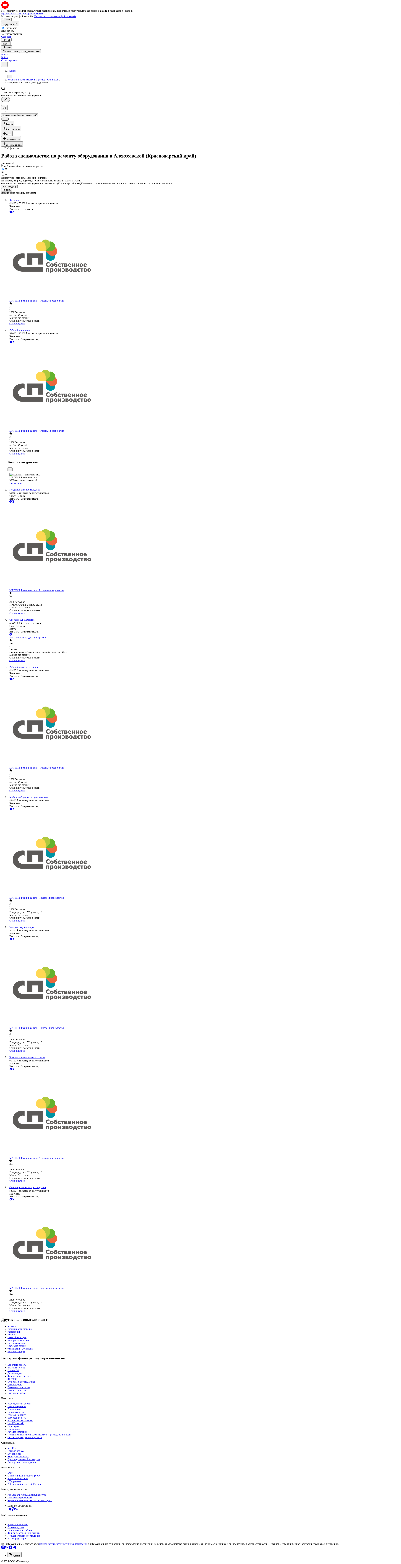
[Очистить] (5, 99)
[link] (6, 47)
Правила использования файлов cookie (55, 16)
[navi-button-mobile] (4, 64)
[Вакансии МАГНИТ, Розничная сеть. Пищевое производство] (203, 853)
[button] (4, 54)
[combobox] (15, 92)
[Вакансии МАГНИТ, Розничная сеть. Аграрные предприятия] (203, 256)
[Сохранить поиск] (4, 107)
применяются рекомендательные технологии (63, 1544)
